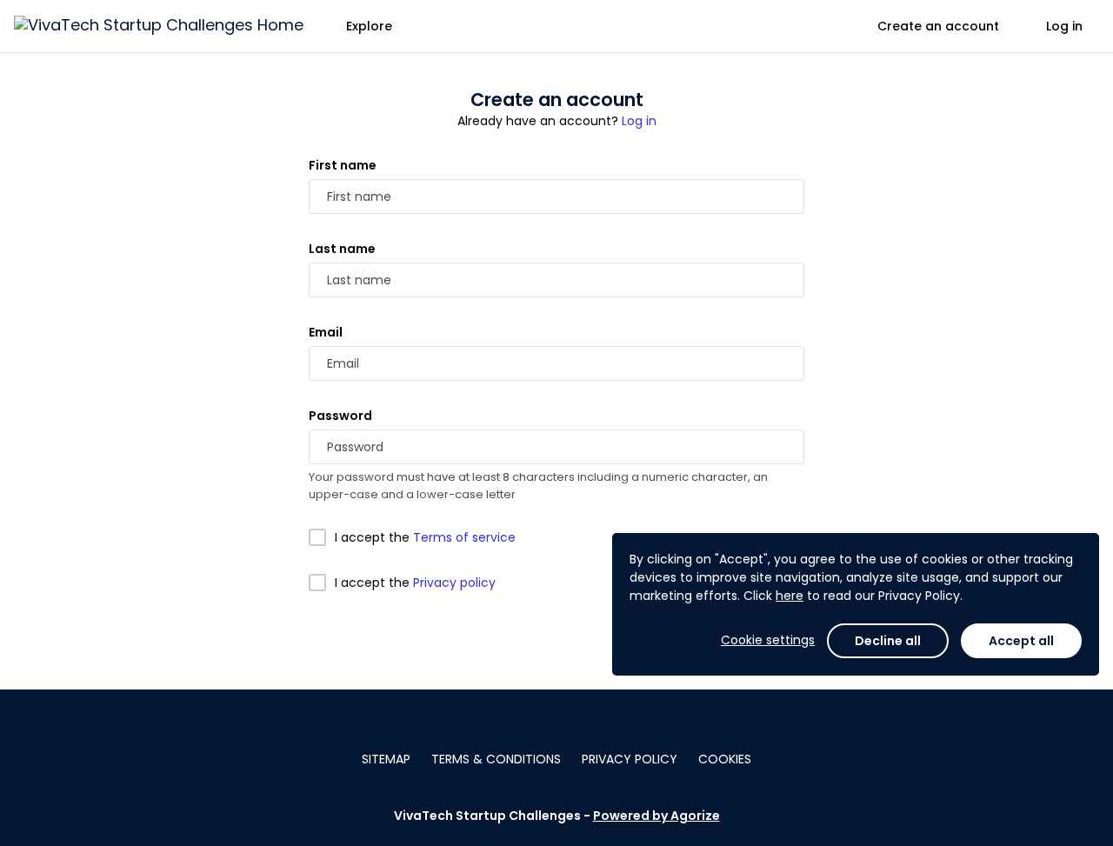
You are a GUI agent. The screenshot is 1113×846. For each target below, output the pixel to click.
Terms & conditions (496, 759)
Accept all (1021, 640)
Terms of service (464, 537)
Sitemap (386, 759)
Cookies (724, 759)
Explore (369, 26)
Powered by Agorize (656, 815)
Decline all (888, 640)
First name (343, 165)
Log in (1064, 26)
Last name (342, 248)
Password (340, 415)
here (789, 595)
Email (326, 332)
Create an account (938, 26)
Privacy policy (454, 582)
